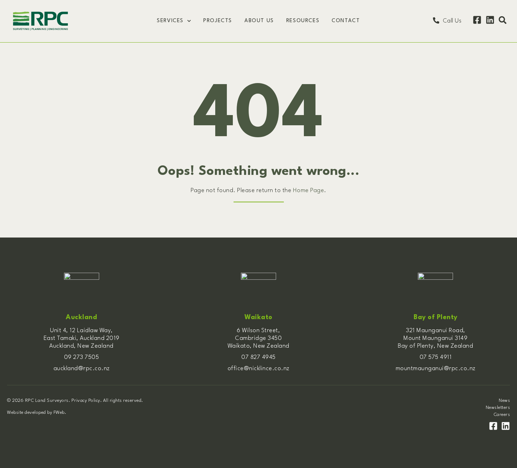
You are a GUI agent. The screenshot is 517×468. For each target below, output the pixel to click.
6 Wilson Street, (258, 331)
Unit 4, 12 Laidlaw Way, (81, 331)
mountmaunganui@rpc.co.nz (435, 369)
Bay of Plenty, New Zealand (435, 346)
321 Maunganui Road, (435, 331)
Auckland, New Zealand (81, 346)
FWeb (59, 412)
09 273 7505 (81, 357)
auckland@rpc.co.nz (81, 369)
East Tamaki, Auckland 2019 (82, 338)
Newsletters (498, 407)
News (504, 400)
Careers (502, 414)
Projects (217, 21)
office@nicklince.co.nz (258, 369)
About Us (259, 21)
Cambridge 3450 (258, 338)
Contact (346, 21)
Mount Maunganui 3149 (435, 338)
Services (170, 21)
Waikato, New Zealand (258, 346)
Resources (302, 21)
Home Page (308, 191)
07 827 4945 (258, 357)
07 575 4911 (436, 357)
